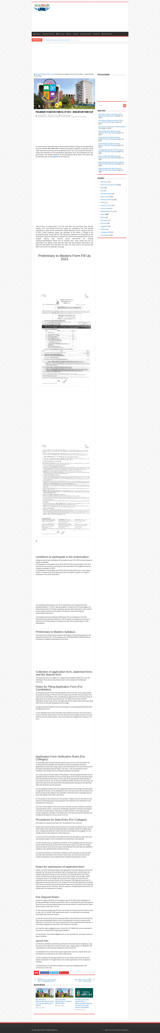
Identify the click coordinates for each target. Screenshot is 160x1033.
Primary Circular (106, 205)
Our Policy (116, 1030)
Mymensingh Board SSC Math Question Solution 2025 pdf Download (111, 163)
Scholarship (104, 220)
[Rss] (102, 1030)
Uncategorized (105, 232)
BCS (102, 191)
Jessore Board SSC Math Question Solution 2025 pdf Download (109, 157)
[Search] (124, 105)
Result (69, 34)
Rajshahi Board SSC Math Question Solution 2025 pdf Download (109, 169)
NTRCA (103, 202)
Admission (38, 34)
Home (37, 74)
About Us (108, 1030)
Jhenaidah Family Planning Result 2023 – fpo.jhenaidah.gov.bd (47, 980)
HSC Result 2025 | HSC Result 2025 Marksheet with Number (110, 115)
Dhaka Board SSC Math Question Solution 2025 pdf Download (109, 138)
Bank (102, 188)
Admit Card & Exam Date (109, 185)
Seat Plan (97, 34)
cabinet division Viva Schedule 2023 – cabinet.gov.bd (82, 980)
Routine (76, 34)
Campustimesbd (41, 115)
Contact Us (124, 1030)
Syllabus (103, 229)
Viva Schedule (105, 235)
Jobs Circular (61, 34)
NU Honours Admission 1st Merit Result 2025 (63, 1001)
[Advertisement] (93, 17)
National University (47, 74)
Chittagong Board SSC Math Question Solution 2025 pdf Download (110, 150)
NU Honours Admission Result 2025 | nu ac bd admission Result (45, 1002)
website (55, 157)
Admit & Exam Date (49, 34)
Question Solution (87, 34)
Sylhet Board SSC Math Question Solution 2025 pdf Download (109, 144)
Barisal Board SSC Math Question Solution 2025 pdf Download (62, 40)
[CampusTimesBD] (42, 7)
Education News (108, 34)
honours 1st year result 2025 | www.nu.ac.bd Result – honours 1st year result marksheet (84, 1003)
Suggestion (104, 226)
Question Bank (105, 208)
